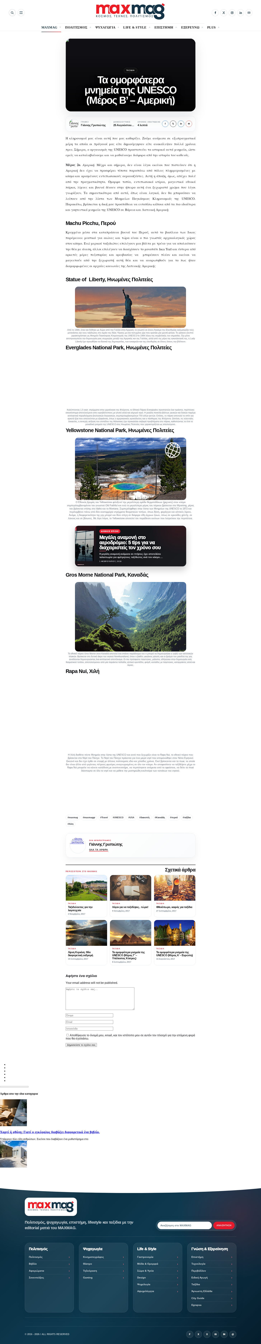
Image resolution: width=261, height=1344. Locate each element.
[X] (223, 12)
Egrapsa (196, 1305)
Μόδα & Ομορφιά (147, 1263)
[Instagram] (232, 12)
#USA (131, 817)
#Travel (104, 817)
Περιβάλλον (198, 1270)
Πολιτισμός (36, 1257)
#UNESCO (118, 817)
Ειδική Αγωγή (199, 1277)
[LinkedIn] (240, 12)
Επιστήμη (197, 1257)
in (181, 124)
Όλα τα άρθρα (98, 850)
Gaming (88, 1277)
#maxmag (73, 817)
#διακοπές (144, 817)
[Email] (249, 12)
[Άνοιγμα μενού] (21, 12)
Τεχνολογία (198, 1263)
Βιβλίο (33, 1263)
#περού (174, 817)
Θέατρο (87, 1263)
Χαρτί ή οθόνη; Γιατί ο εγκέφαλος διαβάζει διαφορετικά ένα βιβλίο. (50, 1132)
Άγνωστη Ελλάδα (201, 1291)
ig (216, 1334)
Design (141, 1277)
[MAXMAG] (130, 11)
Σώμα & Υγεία (145, 1270)
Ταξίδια (130, 70)
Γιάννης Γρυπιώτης (106, 844)
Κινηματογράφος (93, 1257)
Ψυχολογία (143, 1284)
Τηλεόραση (90, 1270)
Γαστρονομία (145, 1257)
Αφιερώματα (36, 1270)
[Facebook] (215, 12)
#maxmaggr (89, 817)
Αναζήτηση (224, 1225)
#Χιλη (70, 824)
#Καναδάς (160, 817)
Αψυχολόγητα (145, 1291)
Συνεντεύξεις (36, 1277)
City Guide (197, 1298)
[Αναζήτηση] (12, 12)
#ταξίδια (187, 817)
